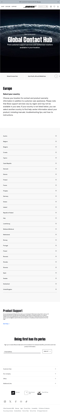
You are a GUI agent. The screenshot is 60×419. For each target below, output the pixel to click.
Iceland (5, 207)
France (5, 185)
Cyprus (5, 158)
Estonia (5, 174)
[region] (30, 2)
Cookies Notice (17, 410)
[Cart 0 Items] (58, 7)
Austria (5, 136)
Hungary (5, 190)
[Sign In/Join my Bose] (51, 6)
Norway (5, 240)
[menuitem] (3, 6)
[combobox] (43, 6)
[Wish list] (54, 6)
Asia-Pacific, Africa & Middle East (37, 76)
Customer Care (7, 369)
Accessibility (34, 408)
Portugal (5, 245)
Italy (4, 218)
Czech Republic (7, 163)
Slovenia (5, 267)
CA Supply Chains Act (42, 410)
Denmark (5, 169)
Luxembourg (6, 223)
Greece (5, 201)
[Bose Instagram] (5, 401)
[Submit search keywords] (46, 6)
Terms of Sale (25, 410)
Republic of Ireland (8, 212)
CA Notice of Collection (44, 408)
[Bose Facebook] (15, 401)
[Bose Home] (30, 7)
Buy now (39, 1)
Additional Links (7, 383)
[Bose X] (10, 401)
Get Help (5, 323)
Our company (7, 373)
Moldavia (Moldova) (8, 229)
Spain (4, 273)
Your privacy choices (8, 410)
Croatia (5, 152)
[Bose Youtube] (21, 401)
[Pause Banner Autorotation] (2, 2)
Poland (5, 251)
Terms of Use (33, 410)
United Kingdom (7, 289)
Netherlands (6, 234)
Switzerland (6, 284)
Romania (5, 256)
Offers (5, 378)
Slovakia (5, 262)
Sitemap (17, 408)
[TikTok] (26, 401)
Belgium (5, 141)
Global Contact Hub (12, 76)
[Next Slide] (56, 76)
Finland (5, 180)
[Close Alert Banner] (58, 2)
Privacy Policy (27, 408)
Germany (5, 196)
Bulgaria (5, 147)
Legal (21, 408)
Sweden (5, 278)
